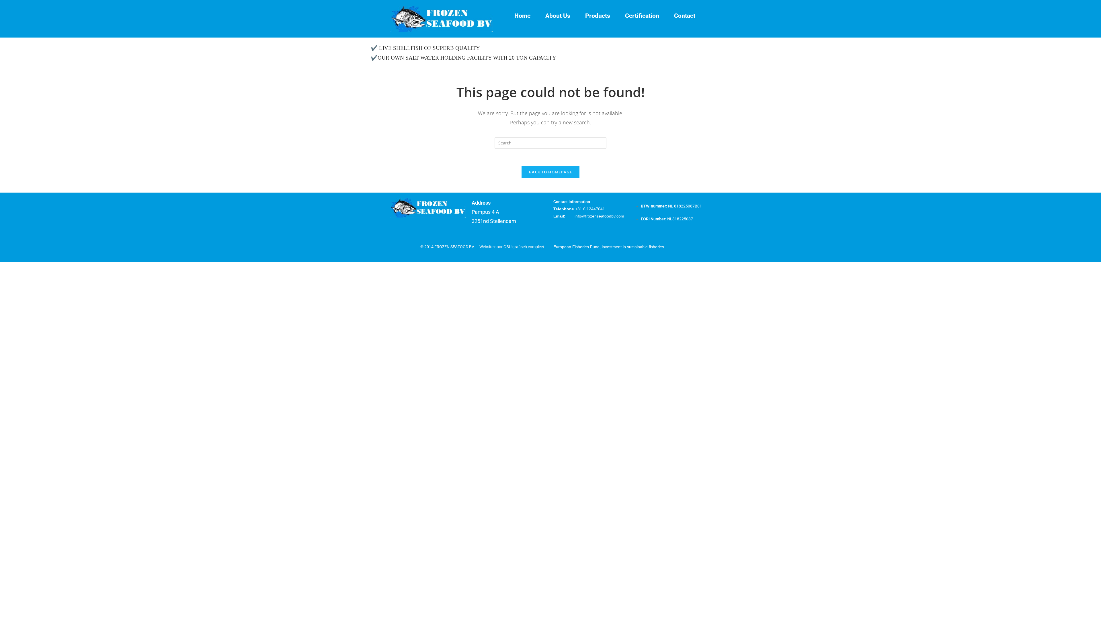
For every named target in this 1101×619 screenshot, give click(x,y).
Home (522, 15)
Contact (684, 15)
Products (597, 15)
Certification (642, 15)
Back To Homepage (550, 172)
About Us (557, 15)
